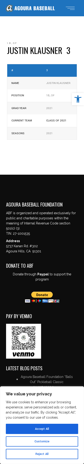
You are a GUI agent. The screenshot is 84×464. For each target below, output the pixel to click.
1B (9, 43)
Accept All (42, 429)
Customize (42, 441)
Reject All (42, 454)
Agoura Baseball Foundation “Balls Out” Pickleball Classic (47, 379)
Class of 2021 (56, 121)
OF (15, 43)
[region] (42, 425)
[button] (78, 99)
